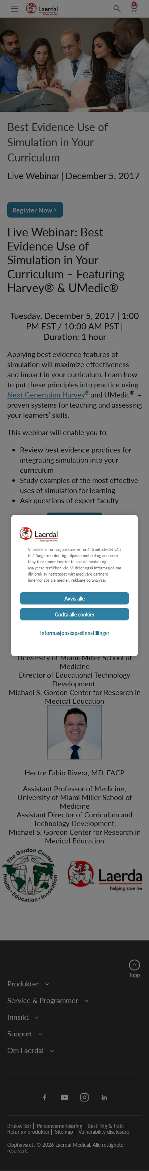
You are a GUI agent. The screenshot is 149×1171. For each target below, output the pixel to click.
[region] (74, 585)
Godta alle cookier (74, 614)
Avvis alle (74, 598)
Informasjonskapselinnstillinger (74, 632)
